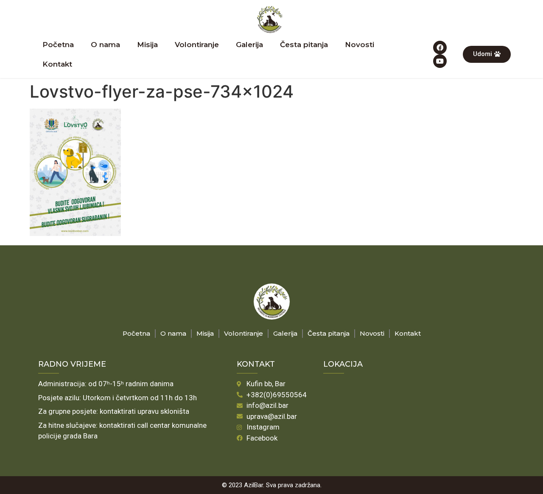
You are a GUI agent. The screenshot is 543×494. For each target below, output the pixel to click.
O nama (105, 44)
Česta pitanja (304, 44)
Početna (58, 44)
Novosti (359, 44)
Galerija (249, 44)
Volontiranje (197, 44)
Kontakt (57, 64)
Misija (147, 44)
